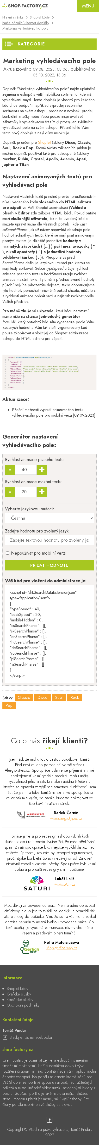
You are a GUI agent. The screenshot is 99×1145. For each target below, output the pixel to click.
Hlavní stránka (13, 17)
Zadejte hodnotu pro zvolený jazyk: (37, 531)
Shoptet (44, 142)
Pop (9, 705)
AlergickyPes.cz (17, 770)
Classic (24, 697)
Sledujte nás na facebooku (31, 1037)
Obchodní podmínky (23, 1005)
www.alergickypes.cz (66, 818)
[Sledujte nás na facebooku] (49, 1120)
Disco (42, 697)
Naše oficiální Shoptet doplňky (25, 22)
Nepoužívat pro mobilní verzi (38, 553)
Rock (74, 697)
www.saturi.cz (64, 884)
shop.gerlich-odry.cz (61, 948)
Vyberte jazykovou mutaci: (29, 509)
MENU (88, 6)
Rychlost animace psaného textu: (35, 460)
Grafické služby (19, 994)
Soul (59, 697)
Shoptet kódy (40, 17)
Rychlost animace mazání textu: (33, 482)
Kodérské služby (20, 999)
